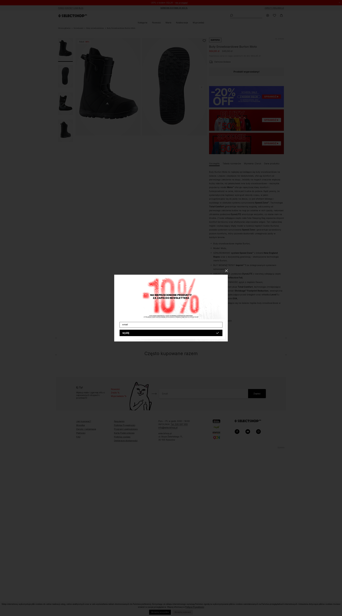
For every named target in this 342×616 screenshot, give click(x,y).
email (125, 324)
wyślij (125, 332)
